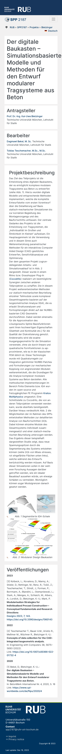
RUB (12, 27)
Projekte (34, 27)
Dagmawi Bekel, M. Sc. (19, 141)
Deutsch (53, 30)
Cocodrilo (15, 278)
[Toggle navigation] (53, 19)
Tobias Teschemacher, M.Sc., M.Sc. (26, 150)
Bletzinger (46, 27)
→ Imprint (11, 736)
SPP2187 (22, 27)
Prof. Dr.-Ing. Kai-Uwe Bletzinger (25, 116)
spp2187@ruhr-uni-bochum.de (22, 729)
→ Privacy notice (15, 739)
